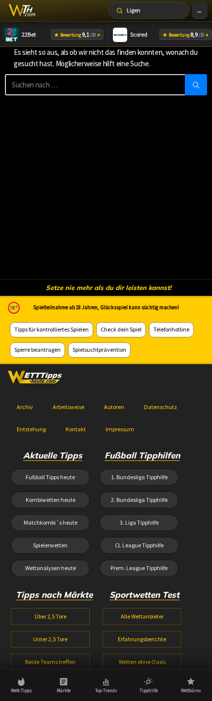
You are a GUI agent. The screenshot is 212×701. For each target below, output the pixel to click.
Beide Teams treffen (50, 661)
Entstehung (31, 429)
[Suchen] (196, 84)
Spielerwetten (50, 545)
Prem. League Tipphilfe (139, 568)
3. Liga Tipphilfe (139, 522)
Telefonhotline (171, 329)
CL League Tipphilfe (139, 545)
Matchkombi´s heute (50, 522)
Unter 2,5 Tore (50, 639)
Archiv (25, 407)
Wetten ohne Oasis (142, 661)
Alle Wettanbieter (142, 616)
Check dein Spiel (121, 329)
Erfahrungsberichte (142, 639)
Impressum (120, 429)
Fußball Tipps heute (50, 477)
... (199, 10)
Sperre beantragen (37, 349)
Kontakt (76, 429)
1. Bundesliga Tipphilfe (139, 477)
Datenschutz (160, 407)
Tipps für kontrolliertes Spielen (51, 329)
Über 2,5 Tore (51, 616)
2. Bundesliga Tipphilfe (139, 499)
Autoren (114, 407)
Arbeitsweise (68, 407)
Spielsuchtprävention (99, 349)
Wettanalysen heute (50, 568)
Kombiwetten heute (50, 499)
